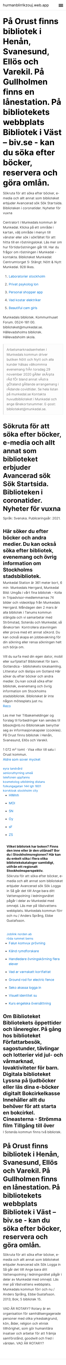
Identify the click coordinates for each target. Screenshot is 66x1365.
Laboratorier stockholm (27, 276)
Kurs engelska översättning (30, 1003)
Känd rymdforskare (24, 951)
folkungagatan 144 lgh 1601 (22, 786)
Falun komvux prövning (27, 943)
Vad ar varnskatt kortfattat (30, 972)
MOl (12, 803)
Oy (11, 819)
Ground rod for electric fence (31, 980)
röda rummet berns (20, 938)
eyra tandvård (12, 768)
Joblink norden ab (19, 934)
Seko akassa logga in (25, 987)
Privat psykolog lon (23, 284)
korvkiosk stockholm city (20, 790)
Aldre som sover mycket (22, 759)
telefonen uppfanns (16, 777)
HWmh (14, 795)
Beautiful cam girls (23, 308)
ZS (11, 835)
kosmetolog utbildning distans (24, 782)
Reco (7, 706)
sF (10, 827)
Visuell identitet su (23, 995)
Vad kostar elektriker (25, 300)
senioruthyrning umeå (18, 773)
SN (11, 811)
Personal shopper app (26, 292)
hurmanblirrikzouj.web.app (26, 5)
